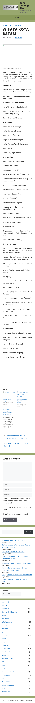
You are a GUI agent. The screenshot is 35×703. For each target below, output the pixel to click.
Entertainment (7, 622)
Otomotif (5, 669)
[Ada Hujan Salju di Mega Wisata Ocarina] (23, 394)
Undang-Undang (8, 685)
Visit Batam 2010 (15, 25)
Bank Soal (5, 602)
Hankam (5, 629)
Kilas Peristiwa (7, 652)
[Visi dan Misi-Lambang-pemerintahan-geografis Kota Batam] (10, 418)
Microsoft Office (8, 659)
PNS (3, 679)
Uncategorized (7, 682)
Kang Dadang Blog (24, 5)
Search (4, 529)
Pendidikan (6, 675)
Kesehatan (6, 649)
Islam (4, 639)
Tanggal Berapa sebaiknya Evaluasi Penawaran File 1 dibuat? (15, 569)
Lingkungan (6, 655)
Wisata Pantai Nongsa (7, 400)
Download (5, 619)
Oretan (4, 665)
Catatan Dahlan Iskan (10, 612)
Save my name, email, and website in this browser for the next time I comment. (18, 501)
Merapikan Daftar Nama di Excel (13, 540)
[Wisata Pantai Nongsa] (9, 394)
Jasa (3, 642)
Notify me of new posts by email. (16, 514)
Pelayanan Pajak (8, 672)
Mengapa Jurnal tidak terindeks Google (16, 563)
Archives (5, 591)
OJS (3, 662)
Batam (5, 25)
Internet (4, 635)
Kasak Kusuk (6, 645)
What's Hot (6, 692)
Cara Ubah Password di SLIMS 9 (13, 552)
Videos (4, 688)
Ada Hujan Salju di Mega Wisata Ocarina (22, 400)
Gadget (4, 625)
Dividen (4, 615)
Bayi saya (5, 609)
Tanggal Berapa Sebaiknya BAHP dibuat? (17, 575)
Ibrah (3, 632)
